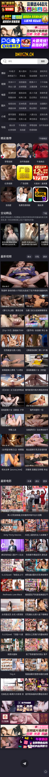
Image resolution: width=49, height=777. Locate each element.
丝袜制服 (22, 86)
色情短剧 (33, 130)
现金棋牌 (33, 76)
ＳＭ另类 (44, 86)
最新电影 (6, 481)
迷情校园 (12, 119)
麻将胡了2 (12, 76)
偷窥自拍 (12, 103)
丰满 (29, 481)
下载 (45, 213)
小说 (3, 116)
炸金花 (22, 76)
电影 (3, 94)
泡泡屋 (22, 130)
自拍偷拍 (22, 82)
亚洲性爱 (12, 93)
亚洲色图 (22, 103)
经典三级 (22, 97)
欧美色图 (33, 103)
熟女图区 (33, 108)
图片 (3, 105)
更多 (45, 256)
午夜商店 (22, 125)
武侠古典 (44, 114)
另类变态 (44, 97)
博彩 (3, 73)
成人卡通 (33, 93)
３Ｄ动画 (44, 82)
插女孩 (12, 125)
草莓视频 (33, 125)
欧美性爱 (44, 93)
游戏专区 (44, 71)
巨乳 (37, 256)
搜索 (43, 61)
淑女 (37, 481)
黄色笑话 (33, 119)
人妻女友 (33, 114)
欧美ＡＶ (33, 82)
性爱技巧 (44, 119)
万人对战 (33, 71)
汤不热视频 (43, 125)
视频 (3, 83)
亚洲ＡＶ (12, 82)
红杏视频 (12, 130)
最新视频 (6, 256)
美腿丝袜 (12, 108)
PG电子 (12, 71)
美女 (29, 256)
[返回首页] (45, 771)
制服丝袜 (12, 97)
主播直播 (33, 86)
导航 (3, 127)
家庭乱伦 (22, 114)
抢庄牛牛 (44, 76)
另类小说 (22, 119)
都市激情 (12, 114)
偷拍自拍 (22, 93)
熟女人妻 (12, 86)
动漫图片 (44, 103)
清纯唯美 (22, 108)
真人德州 (22, 71)
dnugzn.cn (24, 54)
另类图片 (44, 108)
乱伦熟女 (33, 97)
